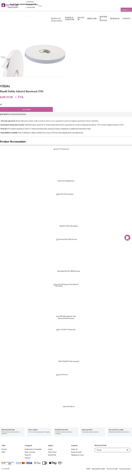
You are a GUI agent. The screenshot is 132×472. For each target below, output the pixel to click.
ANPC (3, 452)
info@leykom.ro (32, 4)
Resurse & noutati (103, 18)
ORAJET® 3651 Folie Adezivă (69, 226)
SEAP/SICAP (114, 18)
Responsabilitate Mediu (98, 469)
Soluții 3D (28, 455)
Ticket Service (52, 452)
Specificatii (16, 114)
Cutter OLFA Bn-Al (68, 406)
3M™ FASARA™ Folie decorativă (68, 361)
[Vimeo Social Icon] (123, 463)
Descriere (10, 114)
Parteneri (4, 449)
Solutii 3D (80, 18)
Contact (126, 18)
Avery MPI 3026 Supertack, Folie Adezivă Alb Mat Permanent (66, 317)
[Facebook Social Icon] (106, 463)
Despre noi (74, 449)
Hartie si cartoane (69, 18)
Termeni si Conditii (112, 469)
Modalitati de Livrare (77, 455)
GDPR (88, 469)
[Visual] (5, 87)
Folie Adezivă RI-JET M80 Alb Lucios (68, 271)
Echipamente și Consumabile (33, 449)
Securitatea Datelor (124, 469)
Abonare (99, 450)
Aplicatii (23, 114)
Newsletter (31, 7)
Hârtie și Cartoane (30, 452)
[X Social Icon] (112, 463)
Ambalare (92, 18)
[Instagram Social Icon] (117, 463)
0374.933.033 (30, 2)
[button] (127, 238)
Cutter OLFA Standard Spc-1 (66, 181)
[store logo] (10, 6)
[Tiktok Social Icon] (128, 463)
